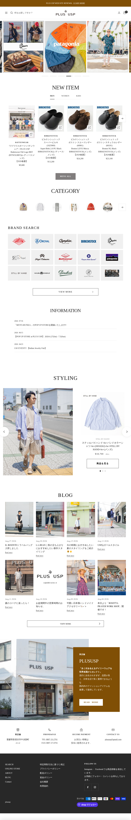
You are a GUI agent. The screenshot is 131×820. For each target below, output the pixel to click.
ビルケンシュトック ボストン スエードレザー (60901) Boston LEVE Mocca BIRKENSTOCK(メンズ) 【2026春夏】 (80, 147)
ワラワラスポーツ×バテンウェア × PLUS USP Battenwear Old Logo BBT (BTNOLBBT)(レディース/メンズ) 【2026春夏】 (22, 153)
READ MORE (91, 702)
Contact (8, 782)
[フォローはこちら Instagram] (94, 787)
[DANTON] (19, 241)
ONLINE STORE (12, 769)
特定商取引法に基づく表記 (52, 764)
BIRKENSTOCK (51, 136)
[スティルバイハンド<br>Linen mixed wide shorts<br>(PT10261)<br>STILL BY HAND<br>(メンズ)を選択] (21, 449)
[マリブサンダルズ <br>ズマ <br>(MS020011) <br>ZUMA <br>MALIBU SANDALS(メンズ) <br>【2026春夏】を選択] (34, 470)
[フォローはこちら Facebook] (87, 787)
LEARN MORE (79, 3)
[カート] (124, 13)
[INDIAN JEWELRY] (112, 273)
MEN (52, 96)
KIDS (78, 96)
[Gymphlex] (65, 241)
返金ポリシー (46, 777)
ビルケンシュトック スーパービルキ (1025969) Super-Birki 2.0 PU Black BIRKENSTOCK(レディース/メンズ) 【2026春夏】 (51, 148)
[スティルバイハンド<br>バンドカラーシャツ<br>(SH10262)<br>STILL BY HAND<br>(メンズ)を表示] (100, 470)
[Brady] (112, 241)
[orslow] (19, 257)
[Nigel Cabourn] (42, 257)
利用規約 (44, 786)
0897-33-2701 (52, 739)
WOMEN (65, 96)
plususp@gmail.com (113, 739)
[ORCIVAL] (42, 241)
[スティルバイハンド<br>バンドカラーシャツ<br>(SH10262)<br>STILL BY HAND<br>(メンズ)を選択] (40, 413)
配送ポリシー (46, 773)
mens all (65, 176)
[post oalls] (89, 257)
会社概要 (44, 782)
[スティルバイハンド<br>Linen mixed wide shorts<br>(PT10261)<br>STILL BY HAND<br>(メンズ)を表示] (102, 470)
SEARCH (9, 764)
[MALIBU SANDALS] (42, 273)
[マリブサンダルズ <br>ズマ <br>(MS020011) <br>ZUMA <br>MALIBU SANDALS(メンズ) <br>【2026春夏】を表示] (105, 470)
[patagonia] (112, 257)
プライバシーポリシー (50, 769)
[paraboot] (65, 273)
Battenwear (21, 142)
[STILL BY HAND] (19, 273)
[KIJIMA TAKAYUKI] (89, 273)
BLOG (8, 777)
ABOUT (8, 773)
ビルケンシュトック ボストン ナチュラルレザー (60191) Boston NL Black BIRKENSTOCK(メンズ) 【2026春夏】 (109, 147)
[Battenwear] (65, 257)
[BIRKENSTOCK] (89, 241)
